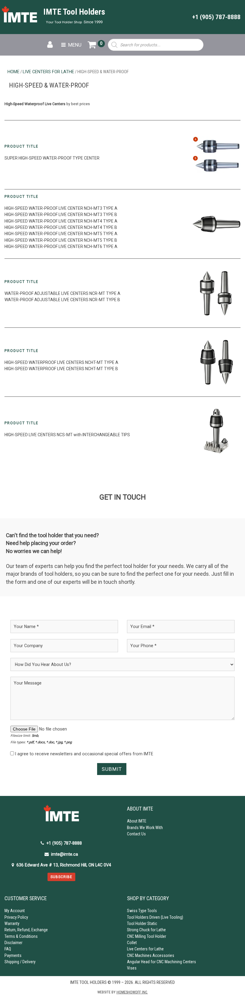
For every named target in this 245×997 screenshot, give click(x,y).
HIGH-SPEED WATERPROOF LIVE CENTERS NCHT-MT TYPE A (61, 362)
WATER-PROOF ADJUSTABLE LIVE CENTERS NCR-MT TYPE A (62, 293)
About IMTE (136, 821)
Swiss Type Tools (142, 910)
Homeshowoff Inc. (132, 992)
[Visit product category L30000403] (216, 362)
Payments (13, 955)
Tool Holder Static (142, 923)
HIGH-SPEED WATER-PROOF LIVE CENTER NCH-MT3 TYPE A (60, 208)
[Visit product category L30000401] (216, 224)
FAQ (7, 949)
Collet (132, 942)
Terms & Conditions (21, 936)
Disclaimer (13, 942)
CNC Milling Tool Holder (146, 936)
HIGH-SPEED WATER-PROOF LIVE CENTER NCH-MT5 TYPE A (60, 233)
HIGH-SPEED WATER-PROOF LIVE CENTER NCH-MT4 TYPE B (60, 227)
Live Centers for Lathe (48, 71)
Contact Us (136, 833)
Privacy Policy (16, 917)
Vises (132, 968)
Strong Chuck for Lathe (146, 929)
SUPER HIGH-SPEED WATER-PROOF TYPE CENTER (51, 158)
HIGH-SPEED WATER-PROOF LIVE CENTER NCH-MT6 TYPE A (60, 246)
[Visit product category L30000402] (216, 431)
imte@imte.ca (64, 854)
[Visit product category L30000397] (216, 155)
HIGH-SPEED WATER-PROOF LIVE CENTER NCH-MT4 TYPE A (60, 221)
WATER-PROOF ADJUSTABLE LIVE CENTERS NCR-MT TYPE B (62, 299)
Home (13, 71)
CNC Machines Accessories (150, 955)
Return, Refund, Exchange (26, 929)
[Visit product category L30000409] (216, 293)
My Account (14, 910)
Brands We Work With (145, 827)
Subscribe (61, 877)
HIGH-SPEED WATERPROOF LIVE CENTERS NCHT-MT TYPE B (61, 368)
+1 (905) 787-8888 (216, 17)
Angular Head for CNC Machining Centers (161, 961)
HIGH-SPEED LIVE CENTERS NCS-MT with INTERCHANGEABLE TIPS (67, 434)
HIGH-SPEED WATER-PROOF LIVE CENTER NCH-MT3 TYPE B (60, 214)
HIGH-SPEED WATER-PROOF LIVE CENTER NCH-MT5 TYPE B (60, 240)
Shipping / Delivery (20, 961)
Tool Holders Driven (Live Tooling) (155, 917)
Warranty (11, 923)
